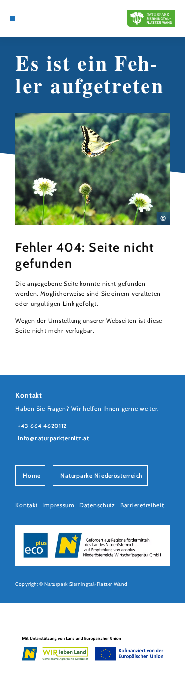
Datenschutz (97, 505)
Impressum (58, 505)
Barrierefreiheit (142, 505)
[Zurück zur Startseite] (151, 18)
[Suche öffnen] (27, 18)
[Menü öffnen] (12, 18)
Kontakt (26, 505)
